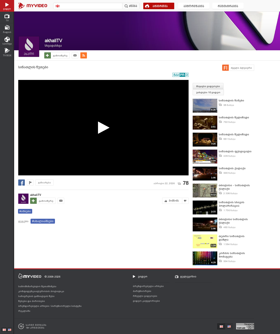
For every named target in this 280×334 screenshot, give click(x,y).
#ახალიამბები (42, 221)
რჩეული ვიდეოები (145, 296)
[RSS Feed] (83, 55)
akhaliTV (53, 40)
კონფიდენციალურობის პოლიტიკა (41, 291)
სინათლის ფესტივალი (235, 151)
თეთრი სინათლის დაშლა (232, 238)
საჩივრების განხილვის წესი (36, 296)
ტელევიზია (188, 276)
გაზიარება (44, 182)
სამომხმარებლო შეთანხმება (37, 286)
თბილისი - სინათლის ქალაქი (234, 187)
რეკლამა (24, 310)
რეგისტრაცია (228, 6)
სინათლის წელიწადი (234, 117)
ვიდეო (142, 276)
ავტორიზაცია (193, 6)
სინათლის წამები (231, 100)
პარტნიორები (142, 291)
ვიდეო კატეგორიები (146, 301)
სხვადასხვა (53, 45)
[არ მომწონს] (185, 201)
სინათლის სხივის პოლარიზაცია (231, 204)
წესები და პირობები (31, 301)
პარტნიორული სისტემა (66, 306)
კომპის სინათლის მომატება (232, 255)
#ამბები (25, 211)
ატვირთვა (160, 6)
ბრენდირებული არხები (34, 306)
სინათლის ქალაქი (232, 168)
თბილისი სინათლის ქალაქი (233, 221)
